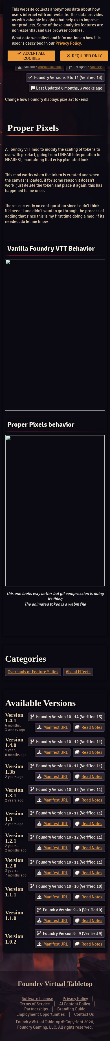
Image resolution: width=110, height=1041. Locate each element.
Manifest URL (55, 727)
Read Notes (92, 727)
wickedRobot (49, 66)
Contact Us (84, 1014)
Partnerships (36, 1009)
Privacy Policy (68, 43)
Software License (37, 998)
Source (96, 66)
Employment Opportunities (40, 1014)
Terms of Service (35, 1003)
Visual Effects (78, 671)
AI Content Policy (74, 1003)
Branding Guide (71, 1009)
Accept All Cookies (33, 56)
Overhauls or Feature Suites (33, 671)
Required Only (86, 55)
